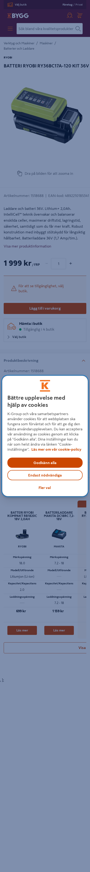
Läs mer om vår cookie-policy (56, 449)
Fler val (45, 487)
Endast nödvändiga (45, 475)
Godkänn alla (45, 463)
